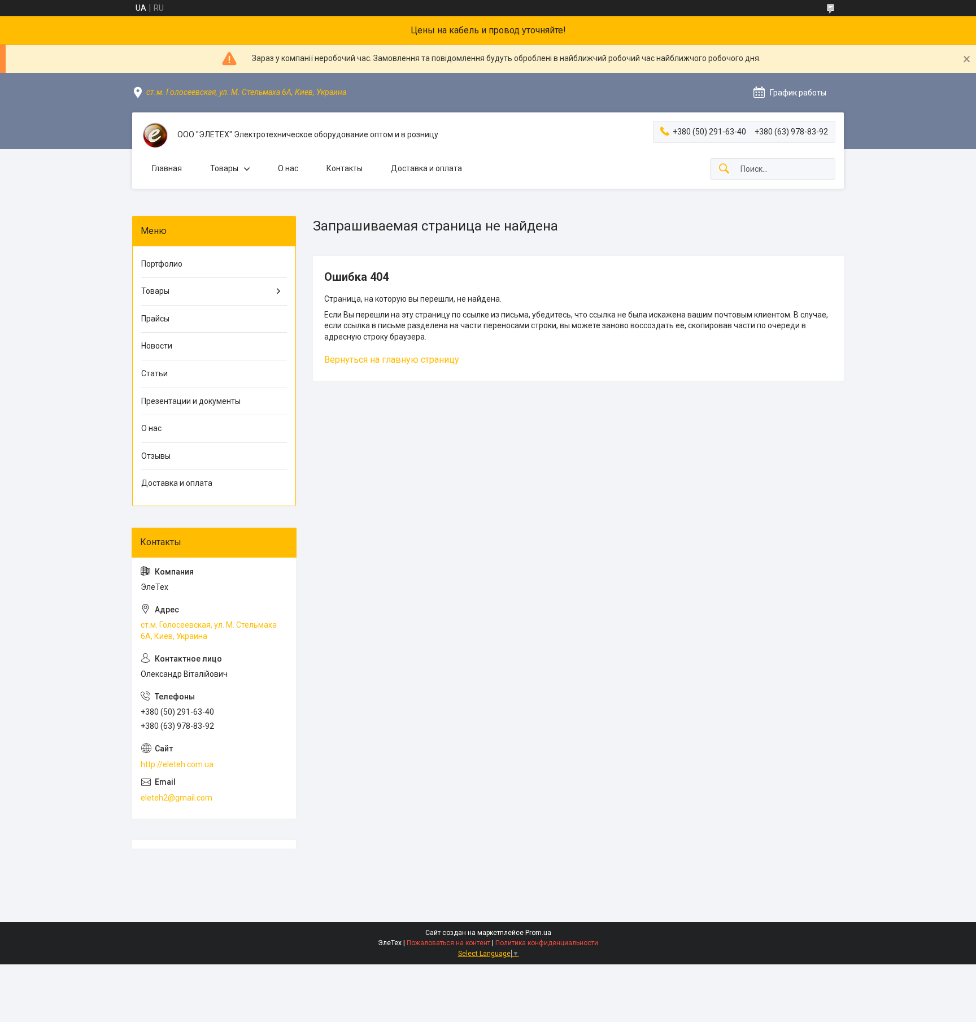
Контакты (344, 168)
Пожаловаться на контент (448, 943)
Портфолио (161, 263)
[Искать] (724, 169)
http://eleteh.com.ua (177, 764)
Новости (156, 345)
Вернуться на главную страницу (391, 359)
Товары (224, 168)
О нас (288, 168)
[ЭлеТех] (155, 135)
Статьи (154, 373)
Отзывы (156, 455)
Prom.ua (538, 933)
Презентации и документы (191, 401)
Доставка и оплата (426, 168)
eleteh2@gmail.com (176, 797)
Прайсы (155, 318)
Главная (167, 168)
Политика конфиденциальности (546, 943)
